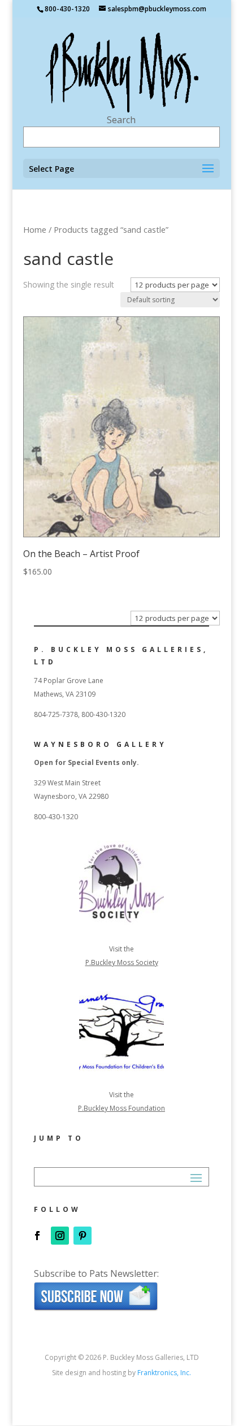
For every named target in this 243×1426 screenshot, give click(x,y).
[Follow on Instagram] (60, 1236)
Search (121, 120)
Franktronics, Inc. (164, 1372)
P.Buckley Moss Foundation (121, 1108)
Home (34, 229)
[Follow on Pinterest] (82, 1236)
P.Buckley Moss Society (121, 962)
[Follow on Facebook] (37, 1236)
